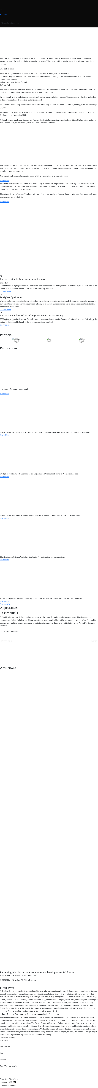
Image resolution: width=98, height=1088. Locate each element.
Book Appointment (9, 1086)
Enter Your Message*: (8, 1066)
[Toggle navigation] (1, 9)
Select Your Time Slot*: (9, 1079)
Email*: (3, 1053)
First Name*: (5, 1040)
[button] (3, 14)
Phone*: (3, 1060)
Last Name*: (5, 1047)
